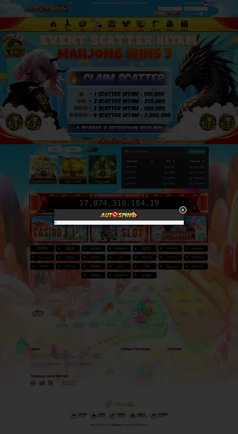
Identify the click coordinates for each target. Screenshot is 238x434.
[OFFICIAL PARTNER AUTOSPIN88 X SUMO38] (119, 222)
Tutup (183, 210)
